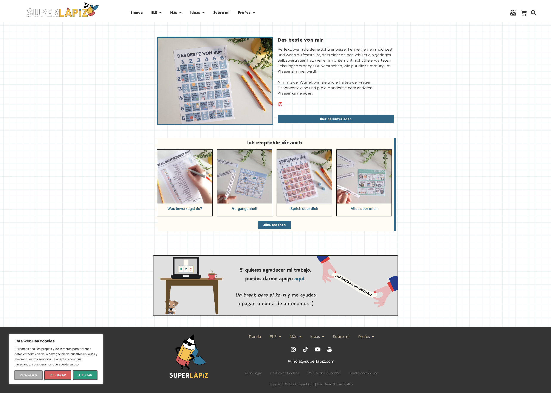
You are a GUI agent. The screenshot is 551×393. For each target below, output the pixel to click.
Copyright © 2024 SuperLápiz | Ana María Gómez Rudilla (311, 384)
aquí (299, 278)
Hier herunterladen (335, 119)
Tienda (136, 12)
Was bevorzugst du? (184, 208)
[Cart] (524, 13)
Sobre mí (221, 12)
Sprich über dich (304, 208)
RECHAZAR (58, 375)
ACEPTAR (85, 375)
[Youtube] (317, 349)
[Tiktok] (305, 349)
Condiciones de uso (363, 373)
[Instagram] (293, 349)
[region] (56, 359)
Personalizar (28, 375)
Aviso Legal (253, 373)
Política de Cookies (284, 373)
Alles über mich (364, 208)
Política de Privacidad (324, 373)
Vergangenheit (244, 208)
